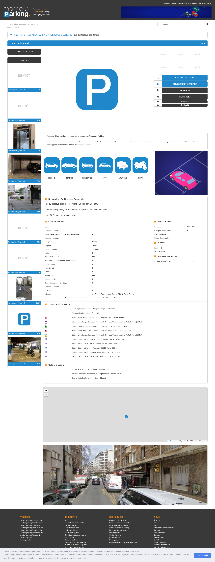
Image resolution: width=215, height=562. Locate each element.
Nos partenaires (159, 533)
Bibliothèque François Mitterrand (88, 322)
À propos (157, 520)
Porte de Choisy (81, 331)
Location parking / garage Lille (30, 535)
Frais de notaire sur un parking (120, 523)
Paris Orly (96, 313)
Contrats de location (72, 528)
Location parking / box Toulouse (31, 528)
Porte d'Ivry (79, 317)
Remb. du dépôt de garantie (74, 547)
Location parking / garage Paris (31, 520)
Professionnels (169, 3)
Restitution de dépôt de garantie (76, 545)
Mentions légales (160, 542)
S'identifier (180, 3)
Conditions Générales (162, 547)
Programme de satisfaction (164, 528)
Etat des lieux (70, 537)
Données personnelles (162, 545)
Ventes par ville (25, 540)
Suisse (208, 3)
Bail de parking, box (72, 533)
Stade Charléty (101, 378)
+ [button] (46, 390)
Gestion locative (115, 535)
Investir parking (114, 533)
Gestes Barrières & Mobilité (74, 523)
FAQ (155, 525)
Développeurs (114, 540)
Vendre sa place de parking (119, 528)
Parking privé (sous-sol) (16, 90)
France (194, 3)
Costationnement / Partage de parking (123, 542)
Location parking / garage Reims (31, 530)
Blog (66, 520)
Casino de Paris (114, 374)
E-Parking (157, 540)
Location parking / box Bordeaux (31, 533)
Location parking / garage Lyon (31, 525)
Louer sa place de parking (118, 530)
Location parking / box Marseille (31, 523)
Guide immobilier (71, 525)
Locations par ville (26, 537)
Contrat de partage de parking (75, 535)
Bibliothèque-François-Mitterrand (102, 309)
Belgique (202, 3)
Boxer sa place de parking (118, 525)
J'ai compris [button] (203, 555)
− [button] (46, 394)
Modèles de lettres (71, 530)
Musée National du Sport (100, 369)
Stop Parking (158, 537)
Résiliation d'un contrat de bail (75, 542)
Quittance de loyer (71, 540)
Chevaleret (79, 326)
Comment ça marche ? (117, 520)
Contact (157, 530)
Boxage (157, 535)
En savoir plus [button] (79, 558)
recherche (24, 52)
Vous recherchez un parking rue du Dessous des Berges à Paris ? (92, 298)
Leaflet (170, 441)
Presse (156, 523)
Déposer (188, 3)
